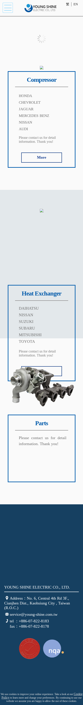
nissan (25, 122)
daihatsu (29, 308)
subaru (27, 328)
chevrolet (30, 102)
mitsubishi (30, 335)
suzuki (26, 321)
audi (23, 128)
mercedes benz (34, 115)
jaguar (26, 108)
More (41, 157)
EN (75, 4)
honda (25, 95)
